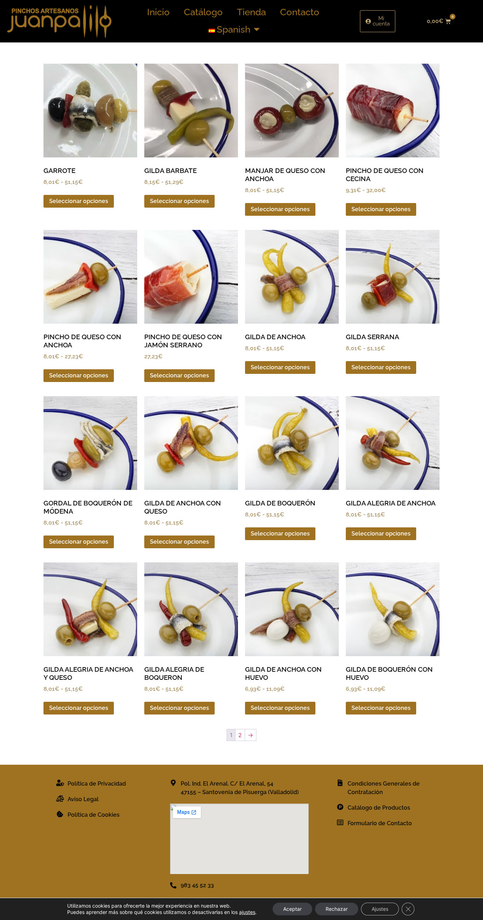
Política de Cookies (94, 814)
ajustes (247, 912)
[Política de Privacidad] (60, 783)
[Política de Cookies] (60, 814)
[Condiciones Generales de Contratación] (340, 783)
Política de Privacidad (97, 783)
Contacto (299, 12)
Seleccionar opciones (78, 201)
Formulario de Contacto (380, 823)
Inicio (158, 12)
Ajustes (380, 909)
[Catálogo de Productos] (340, 807)
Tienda (251, 12)
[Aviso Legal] (60, 798)
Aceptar (292, 909)
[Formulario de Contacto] (340, 822)
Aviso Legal (83, 799)
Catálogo (203, 12)
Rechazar (337, 909)
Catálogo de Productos (379, 807)
